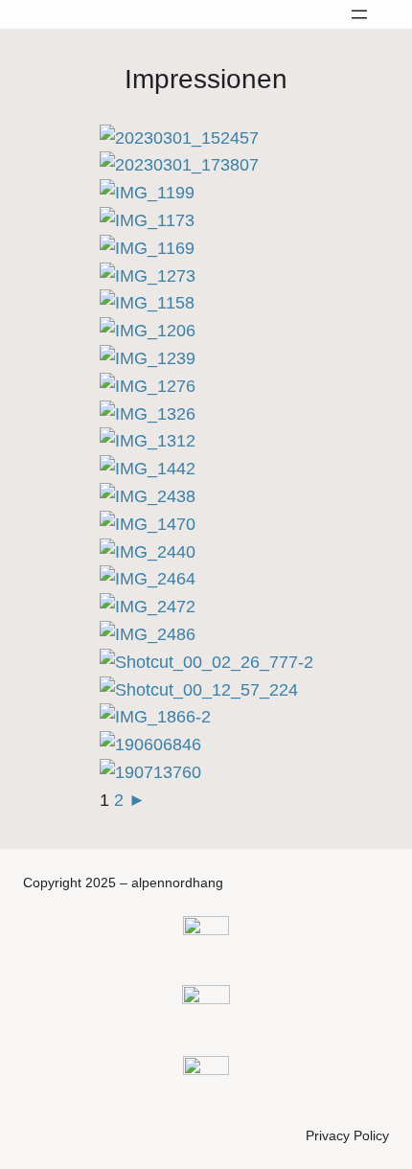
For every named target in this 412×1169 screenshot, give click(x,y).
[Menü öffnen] (359, 14)
